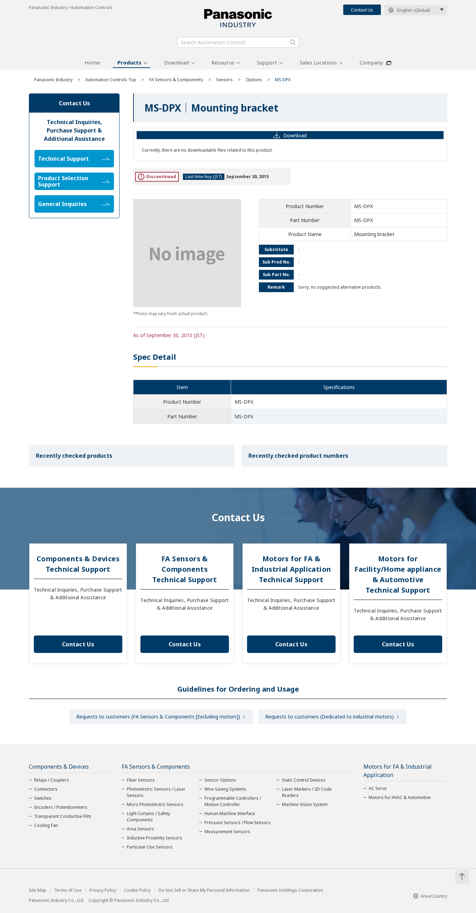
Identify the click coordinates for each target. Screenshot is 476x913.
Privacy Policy (103, 890)
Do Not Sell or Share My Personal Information (204, 890)
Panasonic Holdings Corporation (290, 890)
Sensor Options (220, 780)
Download (176, 62)
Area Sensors (140, 829)
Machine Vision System (305, 804)
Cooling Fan (46, 825)
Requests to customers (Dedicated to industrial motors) (329, 716)
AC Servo (378, 788)
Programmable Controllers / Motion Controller (233, 801)
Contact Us (362, 10)
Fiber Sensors (141, 780)
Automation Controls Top (110, 80)
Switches (43, 798)
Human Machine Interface (230, 813)
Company (371, 62)
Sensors (224, 80)
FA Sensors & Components (176, 80)
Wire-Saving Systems (225, 789)
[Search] (292, 42)
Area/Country (434, 896)
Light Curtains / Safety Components (148, 817)
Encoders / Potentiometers (60, 807)
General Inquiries (62, 204)
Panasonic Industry (53, 80)
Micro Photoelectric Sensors (155, 804)
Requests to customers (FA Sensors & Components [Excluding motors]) (158, 716)
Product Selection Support (63, 181)
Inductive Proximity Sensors (154, 838)
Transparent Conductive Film (62, 816)
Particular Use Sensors (149, 847)
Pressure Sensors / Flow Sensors (238, 822)
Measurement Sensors (227, 832)
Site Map (37, 890)
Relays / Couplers (51, 780)
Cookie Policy (137, 890)
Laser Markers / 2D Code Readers (307, 792)
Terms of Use (68, 890)
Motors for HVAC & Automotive (400, 797)
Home (92, 62)
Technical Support (63, 158)
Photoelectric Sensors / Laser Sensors (156, 792)
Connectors (45, 789)
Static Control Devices (303, 780)
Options (254, 80)
